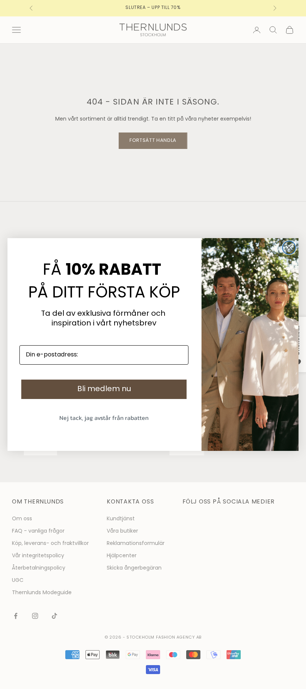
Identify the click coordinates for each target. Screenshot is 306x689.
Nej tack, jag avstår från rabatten (104, 417)
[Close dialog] (289, 247)
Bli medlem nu (104, 389)
